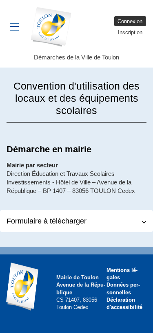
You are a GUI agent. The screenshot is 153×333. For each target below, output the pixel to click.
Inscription (130, 32)
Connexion (130, 21)
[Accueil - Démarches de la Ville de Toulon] (54, 26)
